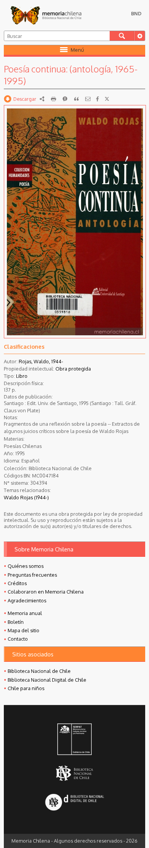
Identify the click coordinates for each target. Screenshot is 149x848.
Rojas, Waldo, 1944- (41, 361)
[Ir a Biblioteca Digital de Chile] (74, 803)
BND (136, 13)
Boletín (16, 622)
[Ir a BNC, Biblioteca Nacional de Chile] (74, 773)
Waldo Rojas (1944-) (26, 497)
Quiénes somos (26, 566)
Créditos (17, 583)
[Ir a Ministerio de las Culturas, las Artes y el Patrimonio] (74, 740)
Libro (22, 376)
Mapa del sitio (23, 630)
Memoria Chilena (46, 15)
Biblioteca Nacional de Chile (39, 671)
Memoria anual (25, 613)
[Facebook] (97, 99)
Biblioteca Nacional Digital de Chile (47, 680)
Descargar (24, 99)
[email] (88, 99)
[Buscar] (122, 36)
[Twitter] (107, 99)
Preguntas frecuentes (32, 575)
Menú (77, 50)
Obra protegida (73, 369)
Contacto (18, 639)
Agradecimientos (27, 600)
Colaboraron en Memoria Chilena (46, 592)
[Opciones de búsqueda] (139, 36)
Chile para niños (26, 688)
